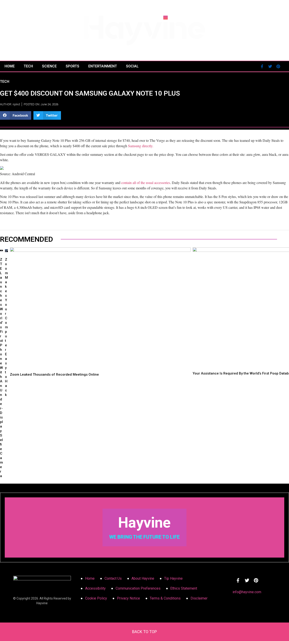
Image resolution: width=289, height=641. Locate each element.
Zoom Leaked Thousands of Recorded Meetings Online (54, 374)
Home (10, 66)
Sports (72, 66)
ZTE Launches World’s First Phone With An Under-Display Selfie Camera (1, 367)
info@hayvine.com (247, 592)
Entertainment (102, 66)
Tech (28, 66)
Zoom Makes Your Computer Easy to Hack (6, 327)
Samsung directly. (140, 145)
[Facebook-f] (262, 66)
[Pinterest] (278, 66)
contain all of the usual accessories (145, 182)
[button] (15, 115)
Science (49, 66)
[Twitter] (270, 66)
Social (132, 66)
